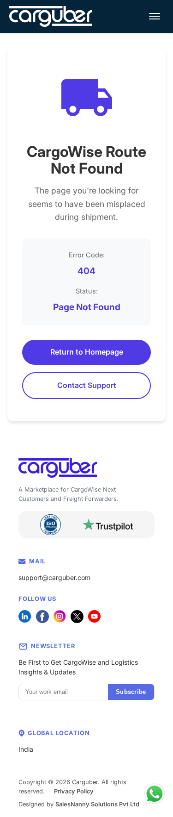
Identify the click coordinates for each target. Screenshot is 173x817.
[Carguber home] (50, 16)
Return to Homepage (86, 351)
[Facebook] (42, 616)
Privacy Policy (74, 791)
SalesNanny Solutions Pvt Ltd (97, 804)
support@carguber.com (54, 577)
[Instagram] (59, 616)
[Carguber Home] (86, 468)
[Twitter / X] (77, 616)
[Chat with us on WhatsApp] (154, 793)
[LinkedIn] (24, 616)
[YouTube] (94, 616)
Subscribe (131, 691)
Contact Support (86, 385)
